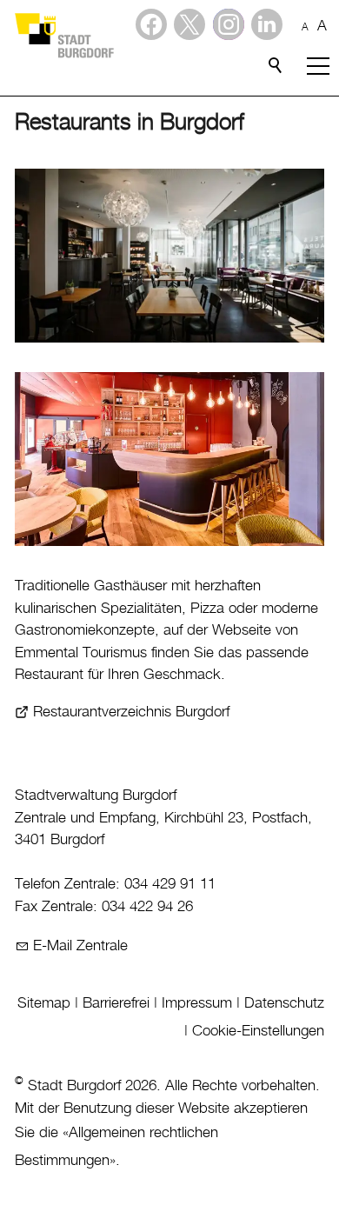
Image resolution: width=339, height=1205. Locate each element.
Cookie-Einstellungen (258, 1031)
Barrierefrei (116, 1003)
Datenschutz (284, 1003)
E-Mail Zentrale (80, 946)
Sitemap (43, 1003)
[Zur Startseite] (63, 35)
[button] (266, 24)
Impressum (197, 1003)
